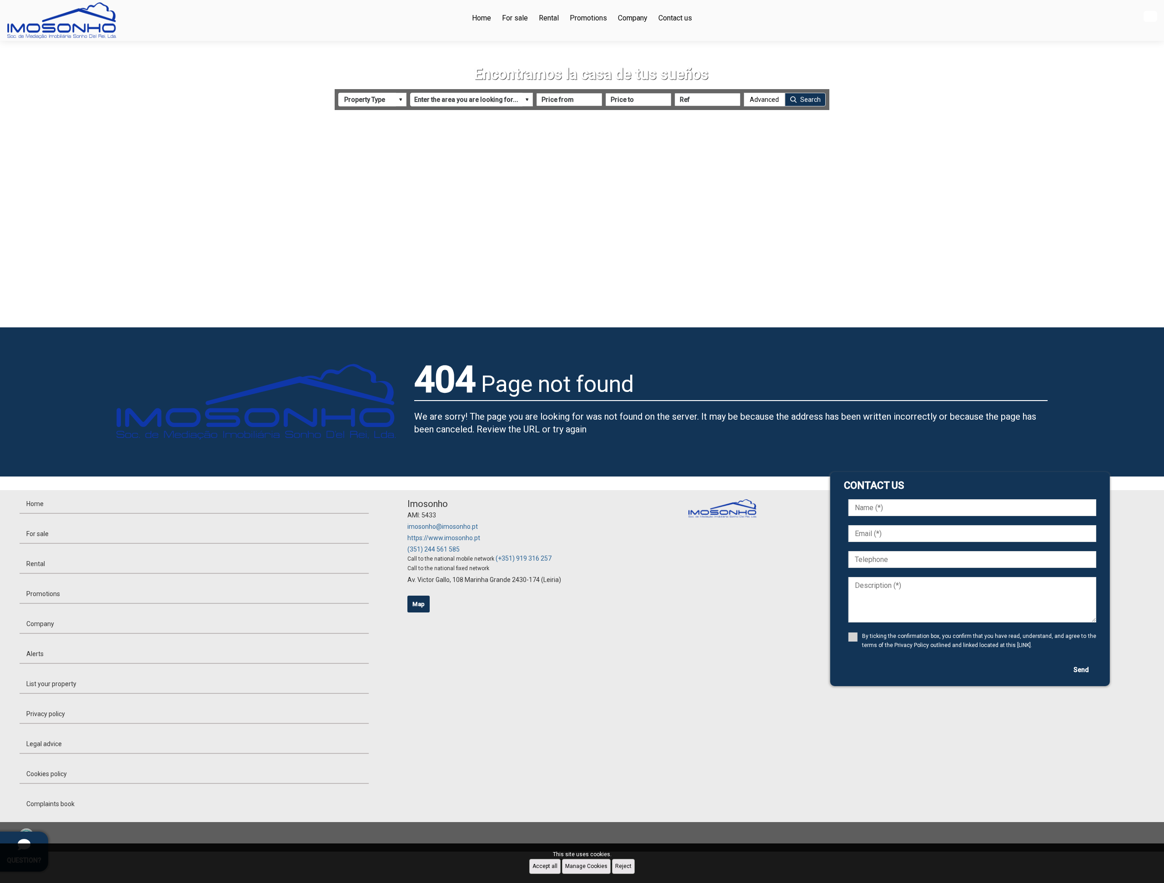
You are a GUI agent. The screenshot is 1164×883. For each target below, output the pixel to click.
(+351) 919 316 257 (524, 558)
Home (481, 18)
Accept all (544, 866)
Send (1081, 669)
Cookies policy (46, 774)
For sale (515, 18)
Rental (549, 18)
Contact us (675, 18)
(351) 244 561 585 (433, 549)
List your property (51, 683)
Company (632, 18)
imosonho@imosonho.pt (442, 526)
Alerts (35, 653)
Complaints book (50, 804)
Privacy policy (45, 713)
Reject (623, 866)
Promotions (588, 18)
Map (418, 604)
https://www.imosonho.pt (443, 538)
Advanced (764, 99)
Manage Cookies (586, 866)
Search (810, 99)
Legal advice (44, 744)
